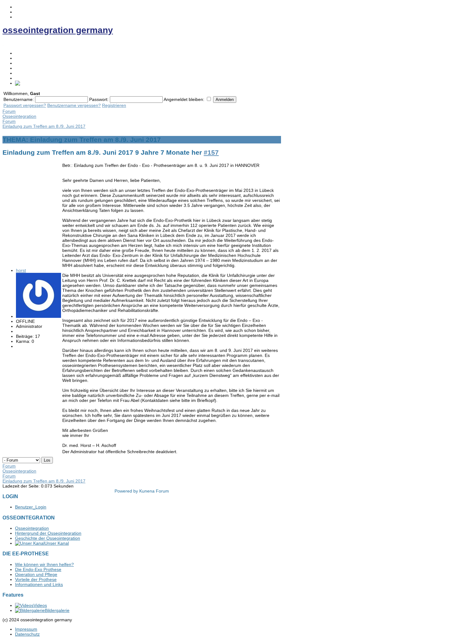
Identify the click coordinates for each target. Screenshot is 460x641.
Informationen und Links (39, 584)
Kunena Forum (154, 490)
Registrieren (114, 105)
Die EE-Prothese (31, 63)
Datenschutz (27, 634)
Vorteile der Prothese (36, 579)
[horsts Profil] (38, 316)
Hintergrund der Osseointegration (48, 533)
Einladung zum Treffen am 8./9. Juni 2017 (44, 126)
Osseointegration (32, 58)
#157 (211, 152)
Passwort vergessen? (24, 105)
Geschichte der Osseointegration (47, 538)
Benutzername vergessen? (74, 105)
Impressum (26, 629)
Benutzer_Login (30, 506)
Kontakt (22, 73)
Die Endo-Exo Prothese (38, 569)
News (20, 68)
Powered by (126, 490)
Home (21, 53)
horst (21, 270)
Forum (21, 78)
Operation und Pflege (36, 574)
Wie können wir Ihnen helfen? (44, 564)
